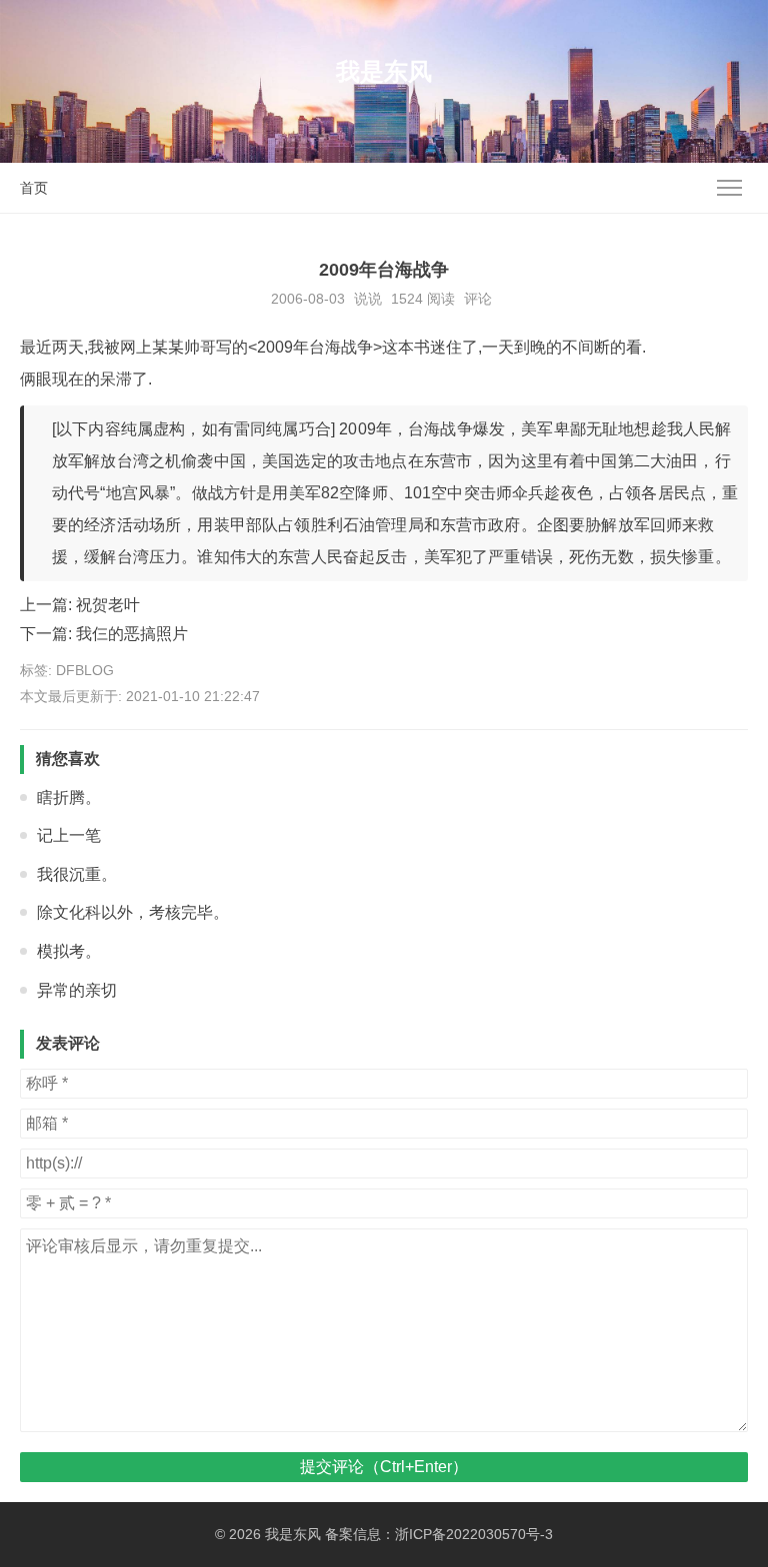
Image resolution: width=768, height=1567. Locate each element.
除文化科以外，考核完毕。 (133, 912)
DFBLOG (85, 670)
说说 (368, 299)
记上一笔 (69, 835)
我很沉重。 (77, 874)
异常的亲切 (77, 990)
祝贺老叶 (108, 604)
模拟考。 (69, 951)
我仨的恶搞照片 (132, 633)
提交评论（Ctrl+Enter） (384, 1466)
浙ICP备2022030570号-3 (474, 1534)
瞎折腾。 (69, 797)
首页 (34, 188)
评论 (478, 299)
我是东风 (384, 71)
